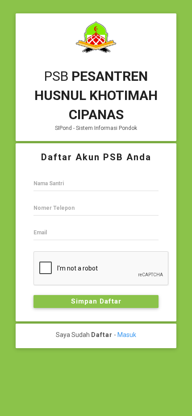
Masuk (126, 334)
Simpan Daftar (96, 301)
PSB (96, 95)
